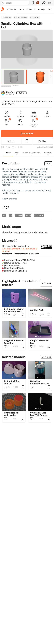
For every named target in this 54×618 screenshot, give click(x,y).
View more (46, 283)
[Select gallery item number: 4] (16, 305)
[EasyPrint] (33, 3)
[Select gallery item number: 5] (17, 305)
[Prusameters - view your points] (37, 2)
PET (6, 124)
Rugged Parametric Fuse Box (13, 341)
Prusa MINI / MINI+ (34, 125)
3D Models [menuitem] (11, 9)
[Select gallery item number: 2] (12, 305)
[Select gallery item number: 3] (14, 305)
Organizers (35, 17)
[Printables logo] (2, 9)
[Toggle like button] (5, 314)
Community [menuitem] (40, 9)
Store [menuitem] (21, 9)
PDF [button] (49, 163)
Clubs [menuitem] (29, 9)
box (4, 215)
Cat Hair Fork (36, 310)
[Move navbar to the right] (51, 9)
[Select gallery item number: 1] (10, 305)
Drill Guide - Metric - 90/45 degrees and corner (13, 310)
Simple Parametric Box (39, 341)
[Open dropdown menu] (50, 23)
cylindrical (39, 215)
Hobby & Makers (21, 17)
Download (28, 133)
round (28, 215)
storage (19, 215)
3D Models (7, 17)
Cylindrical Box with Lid (11, 382)
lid (11, 215)
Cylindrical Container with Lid (39, 382)
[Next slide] (50, 77)
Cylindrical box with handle (11, 413)
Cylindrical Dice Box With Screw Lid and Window (38, 413)
